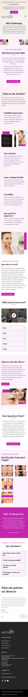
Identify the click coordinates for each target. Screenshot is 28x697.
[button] (25, 16)
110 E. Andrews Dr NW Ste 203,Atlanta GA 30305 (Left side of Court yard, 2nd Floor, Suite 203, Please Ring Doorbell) (13, 657)
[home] (7, 16)
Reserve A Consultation (13, 81)
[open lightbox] (14, 315)
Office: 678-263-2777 (6, 673)
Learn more (14, 12)
